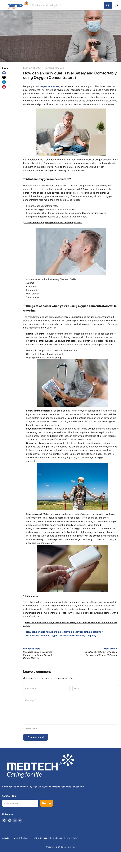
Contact (24, 838)
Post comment (35, 737)
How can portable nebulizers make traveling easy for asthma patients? (64, 631)
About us (6, 838)
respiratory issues (49, 86)
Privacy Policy (72, 838)
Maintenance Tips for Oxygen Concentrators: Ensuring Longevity (61, 635)
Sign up (46, 803)
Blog (16, 838)
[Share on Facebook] (4, 72)
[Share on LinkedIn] (4, 82)
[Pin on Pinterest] (4, 87)
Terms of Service (39, 838)
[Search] (108, 5)
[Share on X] (4, 77)
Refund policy (56, 838)
